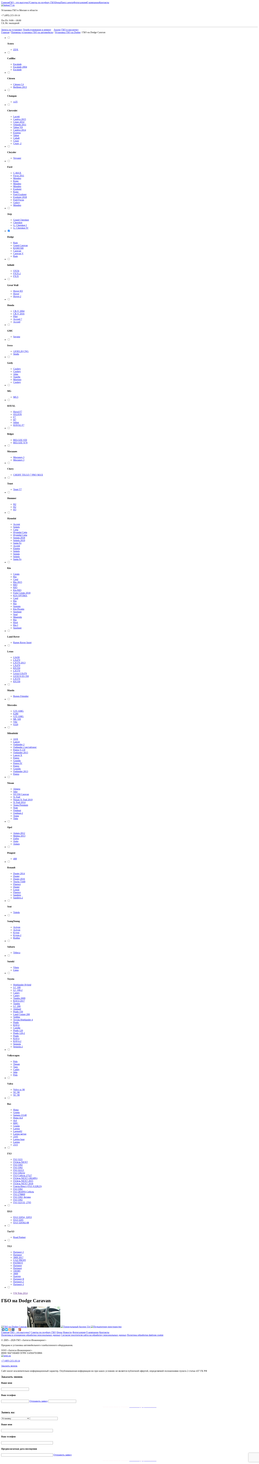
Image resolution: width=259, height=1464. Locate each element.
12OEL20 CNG (21, 351)
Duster (16, 876)
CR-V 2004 (18, 311)
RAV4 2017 (19, 1001)
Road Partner (19, 1237)
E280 (15, 713)
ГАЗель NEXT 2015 (23, 1181)
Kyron (16, 932)
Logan (16, 889)
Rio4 (15, 622)
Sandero (17, 895)
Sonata (16, 554)
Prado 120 (18, 1030)
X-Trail (16, 797)
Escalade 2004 (20, 67)
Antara (16, 844)
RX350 (16, 668)
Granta (16, 1112)
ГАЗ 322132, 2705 (22, 1202)
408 (15, 858)
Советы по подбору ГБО (42, 2)
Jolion (16, 422)
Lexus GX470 (20, 673)
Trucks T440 (19, 881)
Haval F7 (17, 411)
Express (17, 132)
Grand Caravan (20, 245)
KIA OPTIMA (20, 595)
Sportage (17, 611)
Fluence (17, 884)
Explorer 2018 (20, 197)
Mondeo (17, 178)
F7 (14, 417)
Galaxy (16, 202)
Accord (16, 322)
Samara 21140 (20, 1115)
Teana (16, 816)
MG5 (15, 397)
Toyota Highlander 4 (23, 1019)
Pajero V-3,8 (19, 750)
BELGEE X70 (20, 442)
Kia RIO (17, 590)
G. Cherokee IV (20, 228)
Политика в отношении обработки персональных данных (30, 1335)
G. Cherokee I (20, 225)
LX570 (16, 671)
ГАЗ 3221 (18, 1159)
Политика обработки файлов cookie (145, 1335)
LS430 (16, 657)
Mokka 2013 (19, 836)
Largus (16, 1128)
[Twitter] (6, 1329)
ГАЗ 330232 (19, 1173)
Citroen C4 (18, 84)
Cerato (16, 574)
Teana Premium (20, 805)
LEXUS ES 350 (21, 676)
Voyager (17, 158)
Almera (16, 789)
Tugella (16, 377)
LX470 (16, 660)
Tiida (15, 818)
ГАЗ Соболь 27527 (22, 1175)
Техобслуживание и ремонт (37, 29)
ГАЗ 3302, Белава (22, 1197)
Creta (15, 529)
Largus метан (19, 1134)
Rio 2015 (17, 582)
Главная (5, 2)
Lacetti (16, 116)
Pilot (15, 316)
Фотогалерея (79, 2)
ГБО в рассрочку (70, 29)
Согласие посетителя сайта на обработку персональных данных (93, 1335)
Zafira (16, 838)
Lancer (16, 742)
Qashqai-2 (18, 813)
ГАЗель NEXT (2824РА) (25, 1178)
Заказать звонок (9, 1366)
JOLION (17, 414)
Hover (16, 293)
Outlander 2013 (20, 771)
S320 (15, 724)
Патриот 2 (18, 1252)
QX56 (16, 271)
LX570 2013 (19, 662)
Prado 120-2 (19, 1033)
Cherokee (17, 222)
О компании (92, 2)
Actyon (16, 927)
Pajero (16, 758)
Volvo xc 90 (19, 1089)
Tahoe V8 (18, 127)
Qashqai (17, 810)
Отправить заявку (39, 1401)
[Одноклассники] (9, 1329)
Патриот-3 (18, 1284)
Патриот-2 (18, 1281)
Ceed (15, 579)
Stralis (16, 354)
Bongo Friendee (20, 696)
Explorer (17, 189)
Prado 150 (18, 1011)
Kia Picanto (18, 609)
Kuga (15, 181)
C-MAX (17, 173)
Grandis (17, 760)
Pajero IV (17, 763)
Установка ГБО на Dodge (67, 32)
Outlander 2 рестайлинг (25, 747)
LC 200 (17, 1006)
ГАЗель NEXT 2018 (23, 1183)
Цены (58, 2)
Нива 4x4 (18, 1118)
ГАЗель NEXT (20, 1162)
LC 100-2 (17, 990)
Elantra (16, 548)
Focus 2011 (18, 175)
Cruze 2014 (18, 122)
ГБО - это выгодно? (19, 2)
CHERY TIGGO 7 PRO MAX (28, 474)
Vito (15, 721)
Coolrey (17, 368)
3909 (15, 1273)
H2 (14, 504)
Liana (16, 970)
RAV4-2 (17, 1041)
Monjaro (17, 379)
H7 (14, 419)
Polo (15, 1061)
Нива (16, 1109)
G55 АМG (18, 711)
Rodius (16, 938)
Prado (16, 1022)
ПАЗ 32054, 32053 (22, 1217)
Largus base (19, 1139)
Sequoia (17, 1044)
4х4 (15, 1120)
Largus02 (17, 1131)
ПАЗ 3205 (18, 1220)
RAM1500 (18, 248)
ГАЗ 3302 (18, 1164)
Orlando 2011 (19, 124)
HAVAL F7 (18, 425)
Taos (15, 1067)
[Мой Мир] (13, 1329)
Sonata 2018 (19, 537)
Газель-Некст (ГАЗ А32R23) (27, 1186)
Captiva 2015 (19, 119)
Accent (16, 524)
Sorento (17, 606)
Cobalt (16, 138)
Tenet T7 (17, 489)
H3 (14, 509)
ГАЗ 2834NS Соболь (23, 1191)
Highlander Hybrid (22, 984)
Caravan (17, 251)
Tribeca (16, 952)
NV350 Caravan (21, 794)
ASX (15, 739)
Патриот (17, 1254)
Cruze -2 (17, 143)
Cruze (16, 140)
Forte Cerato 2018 (21, 593)
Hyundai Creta (20, 532)
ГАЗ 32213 (18, 1170)
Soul (15, 614)
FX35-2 (17, 273)
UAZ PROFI (19, 1260)
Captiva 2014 (19, 130)
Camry (16, 993)
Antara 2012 (19, 833)
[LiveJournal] (16, 1329)
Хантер (17, 1276)
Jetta (15, 1072)
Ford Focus (18, 200)
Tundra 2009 (19, 998)
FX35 (16, 276)
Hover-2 (17, 296)
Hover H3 (18, 291)
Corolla (16, 1028)
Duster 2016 (19, 879)
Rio (15, 576)
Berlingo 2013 (20, 87)
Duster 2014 (19, 873)
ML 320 (17, 719)
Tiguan (16, 1064)
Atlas (15, 374)
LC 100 (17, 987)
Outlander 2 (18, 744)
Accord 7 (17, 319)
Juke (15, 791)
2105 (15, 1136)
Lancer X (17, 755)
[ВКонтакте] (3, 1329)
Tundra (16, 1003)
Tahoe (16, 135)
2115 (15, 1144)
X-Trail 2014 (19, 802)
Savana (16, 336)
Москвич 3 (18, 457)
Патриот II (18, 1279)
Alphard (17, 1009)
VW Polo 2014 (20, 1293)
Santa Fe (17, 543)
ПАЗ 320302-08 (21, 1222)
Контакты (104, 2)
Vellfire (16, 1017)
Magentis (17, 617)
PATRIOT (18, 1263)
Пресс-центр (67, 2)
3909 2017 (18, 1257)
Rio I (15, 625)
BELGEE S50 (20, 440)
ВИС (15, 1123)
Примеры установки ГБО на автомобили (32, 32)
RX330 (16, 681)
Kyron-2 (17, 935)
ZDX (15, 49)
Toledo (16, 912)
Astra (15, 841)
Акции (57, 29)
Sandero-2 (18, 897)
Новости (67, 1332)
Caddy (16, 1069)
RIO (15, 585)
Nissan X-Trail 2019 (23, 799)
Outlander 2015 (20, 752)
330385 (16, 1271)
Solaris (16, 527)
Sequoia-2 (18, 1046)
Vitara (16, 967)
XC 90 (16, 1092)
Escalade (17, 64)
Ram (15, 242)
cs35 (15, 101)
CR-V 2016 (18, 313)
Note (15, 807)
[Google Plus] (19, 1329)
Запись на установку (11, 29)
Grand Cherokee (21, 220)
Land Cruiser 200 (21, 1014)
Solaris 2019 (19, 540)
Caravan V (18, 253)
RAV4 (16, 1025)
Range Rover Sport (22, 642)
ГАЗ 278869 (19, 1194)
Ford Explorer (20, 194)
